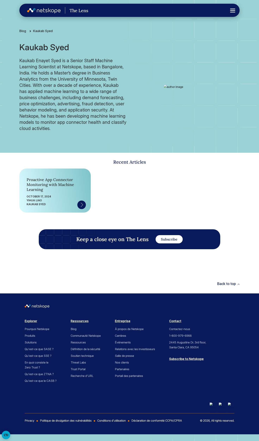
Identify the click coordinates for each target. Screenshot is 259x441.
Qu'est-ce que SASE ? (39, 349)
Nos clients (122, 362)
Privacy (29, 420)
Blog (22, 31)
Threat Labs (78, 362)
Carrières (120, 335)
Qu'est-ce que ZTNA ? (39, 374)
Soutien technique (82, 356)
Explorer (31, 321)
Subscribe (169, 239)
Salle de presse (124, 356)
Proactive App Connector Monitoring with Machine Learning (50, 184)
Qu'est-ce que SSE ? (38, 356)
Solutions (31, 342)
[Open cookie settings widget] (6, 435)
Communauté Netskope (86, 335)
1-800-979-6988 (180, 335)
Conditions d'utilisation (111, 420)
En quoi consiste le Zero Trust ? (36, 365)
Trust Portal (78, 369)
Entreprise (122, 321)
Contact (175, 321)
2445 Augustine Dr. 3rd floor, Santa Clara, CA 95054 (187, 345)
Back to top (226, 284)
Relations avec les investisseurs (135, 349)
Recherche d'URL (82, 376)
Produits (30, 335)
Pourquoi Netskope (37, 329)
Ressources (80, 321)
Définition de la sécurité (85, 349)
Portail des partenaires (129, 376)
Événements (123, 342)
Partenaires (122, 369)
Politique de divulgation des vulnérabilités (66, 420)
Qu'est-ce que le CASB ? (41, 381)
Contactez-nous (179, 329)
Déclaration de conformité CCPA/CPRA (156, 420)
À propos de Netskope (129, 329)
